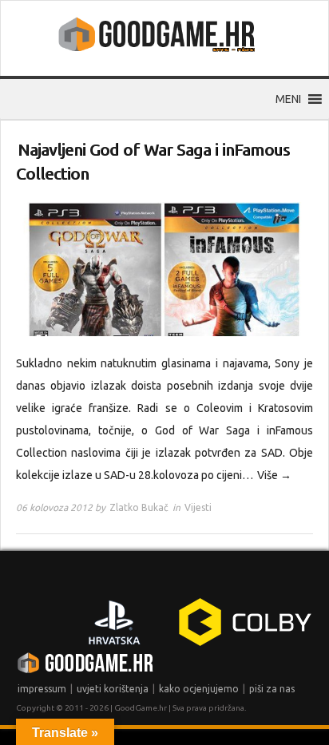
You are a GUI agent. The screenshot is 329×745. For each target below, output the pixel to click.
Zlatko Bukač (138, 507)
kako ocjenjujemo (199, 689)
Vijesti (198, 507)
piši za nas (272, 689)
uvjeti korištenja (113, 689)
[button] (288, 99)
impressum (42, 689)
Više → (274, 475)
